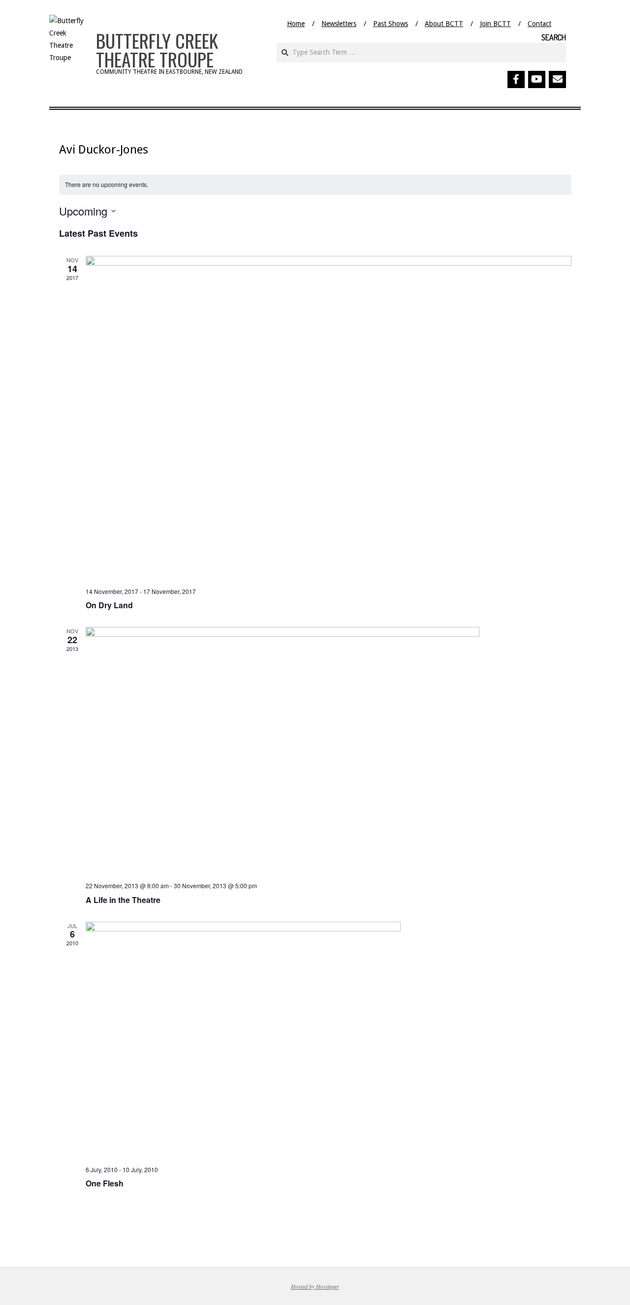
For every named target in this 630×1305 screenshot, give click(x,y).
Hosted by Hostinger (315, 1286)
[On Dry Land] (328, 418)
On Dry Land (109, 605)
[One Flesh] (328, 1040)
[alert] (315, 185)
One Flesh (105, 1183)
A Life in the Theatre (123, 899)
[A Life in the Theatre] (328, 750)
